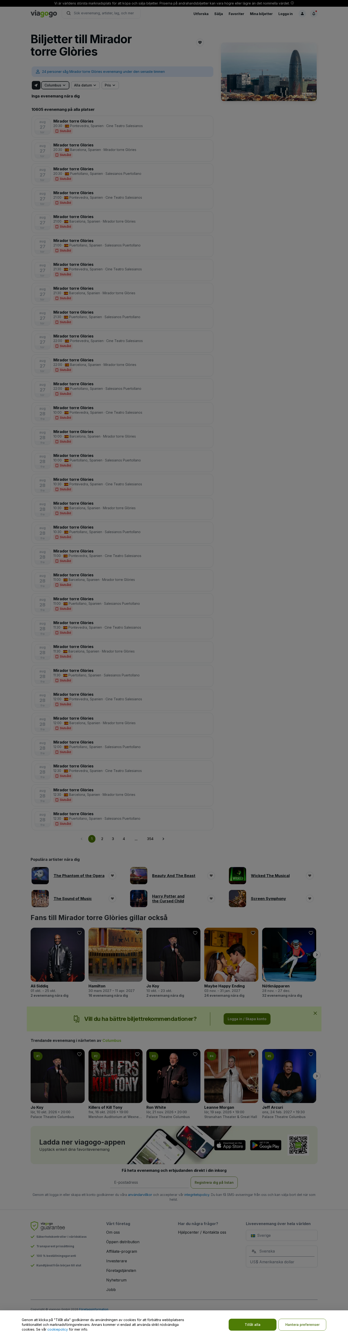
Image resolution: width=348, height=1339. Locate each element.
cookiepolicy (57, 1329)
